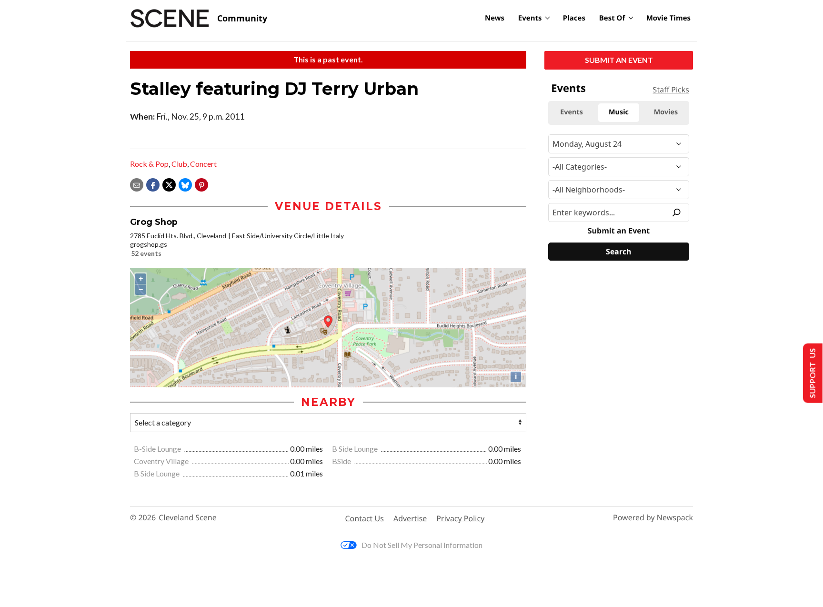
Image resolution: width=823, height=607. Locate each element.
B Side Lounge (355, 448)
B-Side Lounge (158, 448)
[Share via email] (136, 183)
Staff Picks (671, 89)
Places (574, 18)
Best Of (612, 18)
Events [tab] (571, 112)
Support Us (811, 373)
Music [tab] (619, 112)
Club (179, 163)
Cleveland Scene (188, 518)
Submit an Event (619, 59)
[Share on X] (169, 183)
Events (530, 18)
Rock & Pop (149, 163)
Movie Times (668, 18)
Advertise (410, 518)
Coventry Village (162, 460)
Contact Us (364, 518)
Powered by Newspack (653, 518)
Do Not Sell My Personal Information (421, 544)
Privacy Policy (460, 518)
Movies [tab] (666, 112)
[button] (201, 183)
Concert (203, 163)
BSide (342, 460)
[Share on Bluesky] (185, 183)
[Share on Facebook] (153, 183)
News (494, 18)
